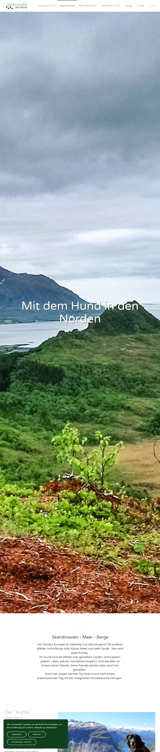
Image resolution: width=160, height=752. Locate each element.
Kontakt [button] (140, 6)
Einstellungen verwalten (22, 742)
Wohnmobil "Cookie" (111, 6)
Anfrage (128, 6)
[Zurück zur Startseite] (17, 6)
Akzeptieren (17, 734)
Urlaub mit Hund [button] (67, 6)
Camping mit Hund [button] (46, 6)
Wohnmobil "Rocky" (88, 6)
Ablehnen (37, 734)
